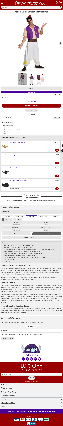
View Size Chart (31, 101)
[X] (27, 359)
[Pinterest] (31, 359)
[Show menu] (2, 2)
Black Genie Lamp (15, 167)
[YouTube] (39, 359)
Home (5, 385)
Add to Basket (31, 106)
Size (3, 95)
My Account (7, 388)
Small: (4, 118)
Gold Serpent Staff (15, 155)
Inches (16, 234)
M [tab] (6, 219)
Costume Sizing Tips (31, 237)
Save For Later (31, 110)
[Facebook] (23, 359)
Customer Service (8, 396)
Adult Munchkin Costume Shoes (18, 180)
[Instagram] (35, 359)
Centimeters (46, 234)
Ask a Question (31, 326)
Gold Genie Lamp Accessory (17, 142)
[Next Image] (60, 43)
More (3, 407)
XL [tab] (14, 219)
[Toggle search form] (57, 3)
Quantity (58, 95)
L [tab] (10, 219)
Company (4, 399)
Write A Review (7, 338)
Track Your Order (9, 392)
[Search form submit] (60, 7)
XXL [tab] (19, 219)
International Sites (8, 403)
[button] (61, 3)
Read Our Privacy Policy (31, 381)
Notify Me (57, 118)
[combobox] (30, 7)
